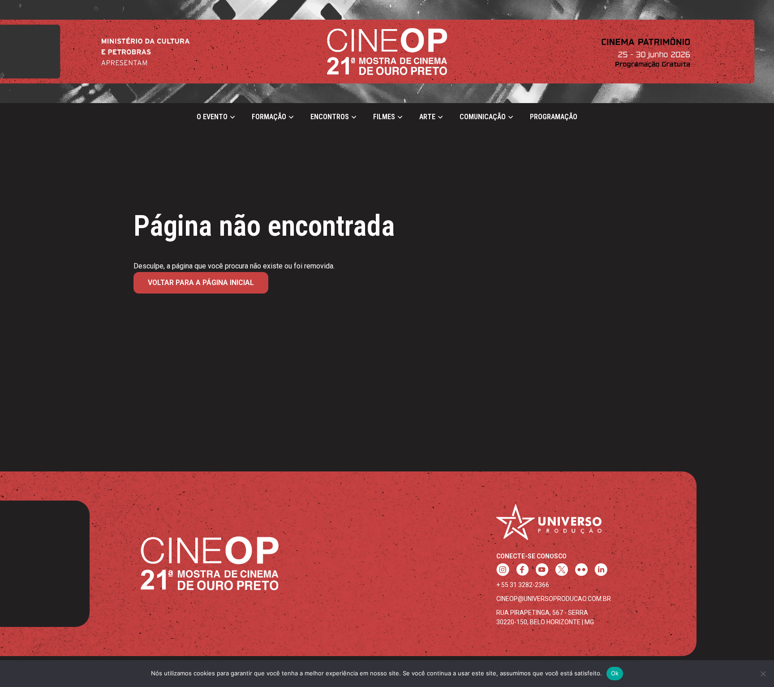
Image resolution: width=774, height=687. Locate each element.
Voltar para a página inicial (201, 282)
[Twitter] (561, 570)
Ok (615, 673)
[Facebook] (522, 570)
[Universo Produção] (549, 526)
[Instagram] (502, 570)
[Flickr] (581, 570)
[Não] (762, 673)
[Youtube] (542, 570)
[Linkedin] (601, 570)
